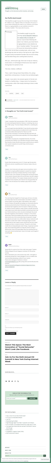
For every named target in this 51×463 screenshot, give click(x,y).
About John (8, 450)
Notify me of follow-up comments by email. (13, 327)
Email (7, 313)
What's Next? (9, 429)
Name (7, 307)
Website (7, 319)
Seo (9, 193)
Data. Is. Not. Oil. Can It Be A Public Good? (15, 416)
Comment (8, 288)
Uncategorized (12, 101)
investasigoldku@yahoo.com (11, 261)
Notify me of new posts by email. (11, 331)
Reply (7, 149)
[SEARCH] (44, 456)
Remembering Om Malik (12, 421)
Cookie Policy (26, 461)
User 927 (8, 419)
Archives (7, 447)
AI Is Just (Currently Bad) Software (14, 417)
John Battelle (9, 100)
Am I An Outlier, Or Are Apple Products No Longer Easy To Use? (21, 424)
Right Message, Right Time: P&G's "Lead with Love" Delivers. (20, 422)
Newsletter (8, 453)
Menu (43, 9)
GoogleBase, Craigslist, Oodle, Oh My (15, 431)
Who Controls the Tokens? (12, 433)
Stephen (11, 116)
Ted (9, 157)
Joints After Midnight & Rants (24, 100)
